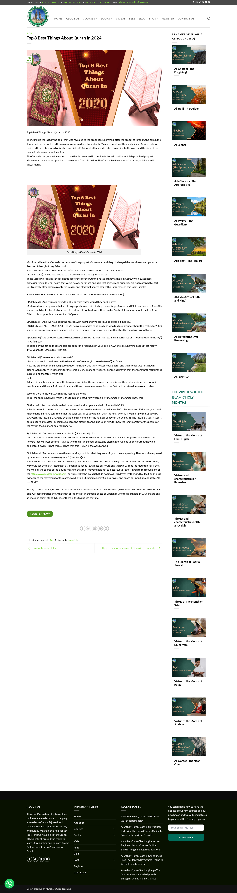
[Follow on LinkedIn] (206, 2)
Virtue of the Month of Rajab (188, 683)
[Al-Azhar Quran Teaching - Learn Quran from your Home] (38, 16)
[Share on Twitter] (88, 528)
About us (72, 18)
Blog (142, 18)
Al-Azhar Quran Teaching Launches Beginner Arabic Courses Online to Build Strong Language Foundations (140, 845)
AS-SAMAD (181, 376)
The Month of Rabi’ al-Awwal (188, 563)
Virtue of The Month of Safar (188, 603)
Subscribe (186, 837)
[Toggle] (114, 829)
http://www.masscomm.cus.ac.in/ (49, 473)
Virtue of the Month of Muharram (188, 643)
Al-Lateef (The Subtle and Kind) (187, 299)
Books (105, 18)
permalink (72, 540)
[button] (9, 883)
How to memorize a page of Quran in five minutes (129, 547)
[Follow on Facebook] (193, 2)
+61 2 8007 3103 (94, 2)
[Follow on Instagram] (197, 2)
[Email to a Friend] (94, 528)
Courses (89, 18)
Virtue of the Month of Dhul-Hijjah (188, 437)
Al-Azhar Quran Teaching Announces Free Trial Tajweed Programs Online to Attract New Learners (142, 859)
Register (168, 18)
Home (58, 18)
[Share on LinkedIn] (106, 528)
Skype (107, 2)
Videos (121, 18)
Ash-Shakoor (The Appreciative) (185, 183)
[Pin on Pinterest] (100, 528)
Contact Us (186, 18)
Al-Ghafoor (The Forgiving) (184, 70)
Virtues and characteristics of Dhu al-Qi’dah (187, 522)
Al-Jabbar (180, 144)
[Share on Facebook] (82, 528)
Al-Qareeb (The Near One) (187, 762)
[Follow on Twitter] (200, 2)
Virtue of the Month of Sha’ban (188, 722)
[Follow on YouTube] (209, 2)
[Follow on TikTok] (35, 859)
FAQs (152, 18)
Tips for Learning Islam (44, 547)
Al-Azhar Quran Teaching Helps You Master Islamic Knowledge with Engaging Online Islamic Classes (141, 874)
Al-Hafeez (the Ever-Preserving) (186, 338)
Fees (132, 18)
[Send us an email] (203, 2)
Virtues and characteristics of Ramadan (185, 479)
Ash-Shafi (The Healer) (188, 260)
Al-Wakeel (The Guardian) (183, 222)
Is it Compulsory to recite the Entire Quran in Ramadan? (140, 818)
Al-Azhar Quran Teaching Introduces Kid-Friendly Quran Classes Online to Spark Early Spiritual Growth (142, 830)
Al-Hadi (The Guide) (186, 108)
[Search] (208, 18)
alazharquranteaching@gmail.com (133, 2)
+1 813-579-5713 (50, 2)
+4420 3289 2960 (72, 2)
